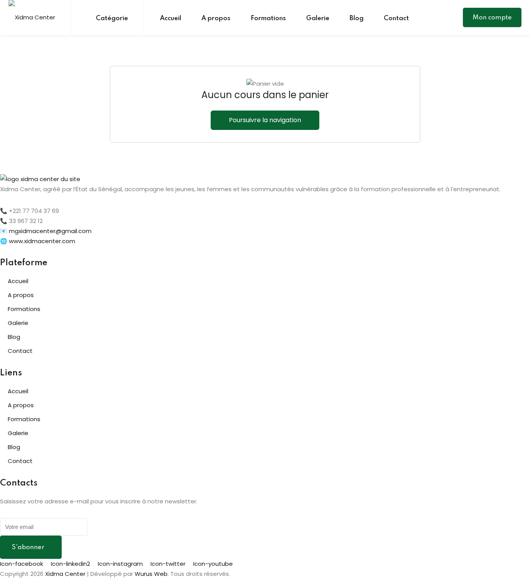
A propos (215, 18)
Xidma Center (65, 574)
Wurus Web (151, 574)
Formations (268, 18)
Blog (357, 18)
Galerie (317, 18)
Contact (396, 18)
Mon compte (492, 17)
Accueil (170, 18)
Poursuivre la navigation (265, 120)
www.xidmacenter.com (42, 241)
